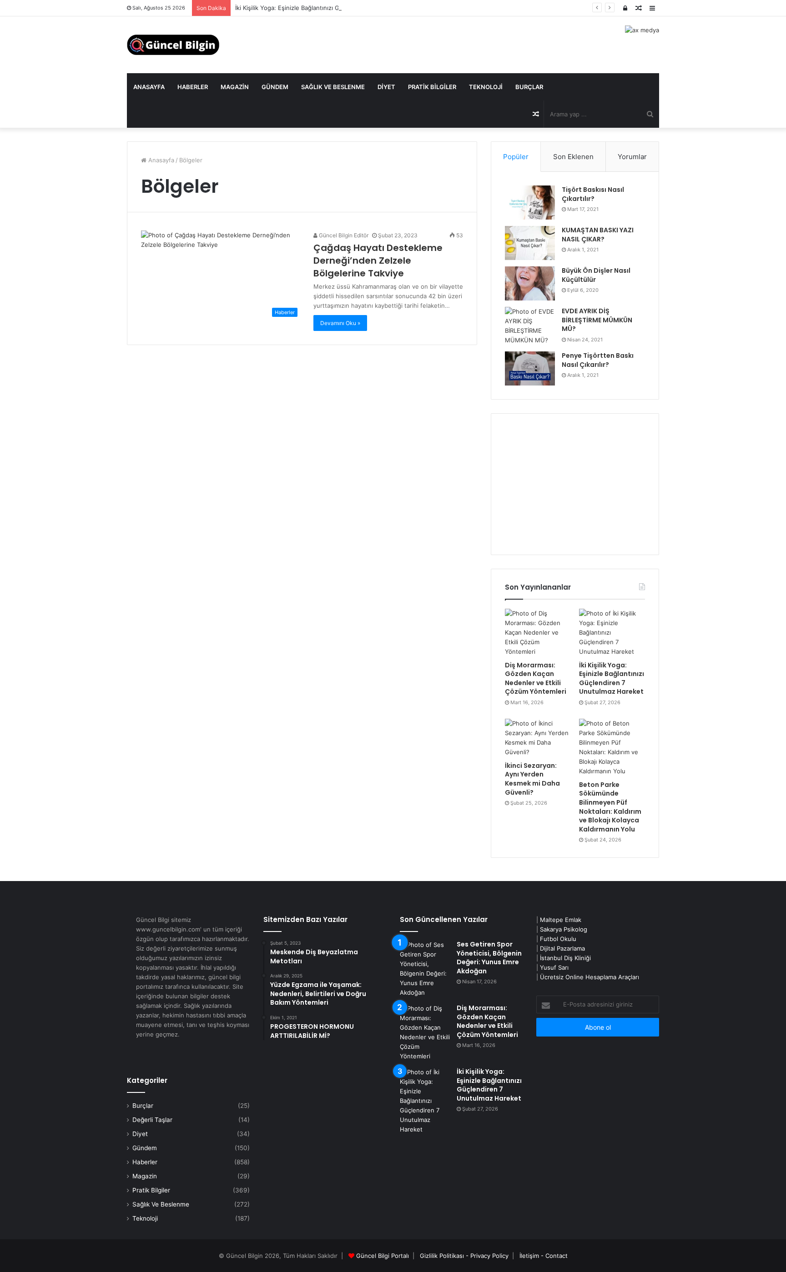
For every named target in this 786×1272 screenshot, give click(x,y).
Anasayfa (149, 86)
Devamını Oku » (340, 323)
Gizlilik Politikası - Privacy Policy (464, 1255)
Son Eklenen (573, 156)
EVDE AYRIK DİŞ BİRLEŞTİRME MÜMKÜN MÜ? (597, 319)
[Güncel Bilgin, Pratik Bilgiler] (173, 45)
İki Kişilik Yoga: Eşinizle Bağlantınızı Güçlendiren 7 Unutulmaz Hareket (333, 7)
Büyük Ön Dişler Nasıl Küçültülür (596, 275)
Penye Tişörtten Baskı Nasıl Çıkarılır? (598, 360)
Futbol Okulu (558, 938)
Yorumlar (632, 156)
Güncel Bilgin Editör (342, 235)
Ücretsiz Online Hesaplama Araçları (589, 977)
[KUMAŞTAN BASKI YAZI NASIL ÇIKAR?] (530, 243)
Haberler (192, 86)
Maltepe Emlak (560, 919)
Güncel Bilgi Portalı (382, 1255)
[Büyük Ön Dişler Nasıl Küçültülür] (530, 283)
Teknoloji (486, 86)
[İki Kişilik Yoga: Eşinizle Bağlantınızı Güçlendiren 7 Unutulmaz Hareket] (612, 632)
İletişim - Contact (543, 1255)
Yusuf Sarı (554, 967)
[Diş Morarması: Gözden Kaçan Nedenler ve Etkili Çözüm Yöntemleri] (538, 632)
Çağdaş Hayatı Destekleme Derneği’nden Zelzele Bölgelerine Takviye (378, 260)
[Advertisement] (575, 484)
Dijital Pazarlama (562, 948)
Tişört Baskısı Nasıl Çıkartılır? (593, 194)
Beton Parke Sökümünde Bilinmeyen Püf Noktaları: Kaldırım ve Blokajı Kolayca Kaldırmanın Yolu (610, 807)
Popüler (516, 156)
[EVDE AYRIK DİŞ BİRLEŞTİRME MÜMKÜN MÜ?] (530, 326)
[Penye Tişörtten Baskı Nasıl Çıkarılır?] (530, 368)
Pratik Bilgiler (432, 86)
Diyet (386, 86)
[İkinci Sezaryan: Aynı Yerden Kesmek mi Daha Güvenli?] (538, 738)
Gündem (275, 86)
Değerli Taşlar (152, 1119)
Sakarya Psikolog (563, 929)
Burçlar (529, 86)
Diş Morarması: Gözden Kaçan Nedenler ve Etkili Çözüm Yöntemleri (535, 678)
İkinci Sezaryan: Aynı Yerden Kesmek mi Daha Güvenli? (532, 779)
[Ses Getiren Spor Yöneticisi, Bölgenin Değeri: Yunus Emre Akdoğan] (425, 968)
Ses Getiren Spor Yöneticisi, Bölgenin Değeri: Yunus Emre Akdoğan (489, 958)
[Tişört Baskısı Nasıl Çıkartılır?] (530, 202)
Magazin (235, 86)
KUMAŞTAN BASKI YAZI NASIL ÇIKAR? (598, 234)
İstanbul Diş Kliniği (565, 958)
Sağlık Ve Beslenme (333, 86)
